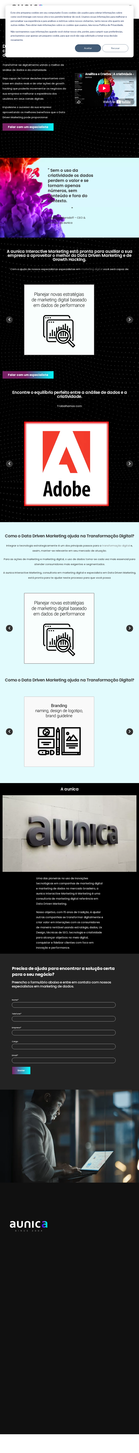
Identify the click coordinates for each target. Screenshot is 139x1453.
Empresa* (16, 1027)
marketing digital (91, 269)
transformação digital (116, 545)
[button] (28, 127)
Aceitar (88, 48)
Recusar (115, 48)
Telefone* (17, 1013)
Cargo (15, 1041)
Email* (15, 1055)
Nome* (15, 999)
